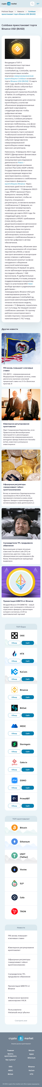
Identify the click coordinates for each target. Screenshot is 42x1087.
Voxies (23, 869)
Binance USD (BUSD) (19, 81)
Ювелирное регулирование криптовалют (16, 425)
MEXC (10, 1070)
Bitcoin (23, 827)
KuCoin (31, 1070)
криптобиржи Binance (15, 184)
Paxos (20, 162)
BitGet (10, 1074)
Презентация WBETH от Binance (18, 601)
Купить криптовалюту (10, 1055)
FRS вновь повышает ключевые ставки (18, 369)
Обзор (14, 643)
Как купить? (11, 1060)
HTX (31, 1074)
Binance (31, 1066)
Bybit (31, 1054)
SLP (22, 883)
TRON (23, 911)
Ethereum (25, 841)
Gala (22, 897)
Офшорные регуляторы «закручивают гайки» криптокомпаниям (14, 487)
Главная (10, 1050)
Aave (30, 283)
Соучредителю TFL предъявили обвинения (18, 544)
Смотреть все (21, 1020)
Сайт (28, 643)
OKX (10, 1066)
